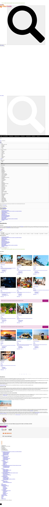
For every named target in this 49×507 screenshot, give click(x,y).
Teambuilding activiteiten (5, 219)
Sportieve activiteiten (4, 191)
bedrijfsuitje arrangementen (3, 413)
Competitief (41, 233)
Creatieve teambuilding (4, 174)
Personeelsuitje (3, 188)
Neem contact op (3, 426)
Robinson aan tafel (5, 493)
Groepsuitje (28, 136)
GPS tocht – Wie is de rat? (6, 474)
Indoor (2, 181)
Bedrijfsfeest (3, 170)
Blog (2, 497)
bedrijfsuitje (31, 410)
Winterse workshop (3, 200)
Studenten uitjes (3, 194)
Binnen (20, 233)
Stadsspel (2, 157)
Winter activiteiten (3, 199)
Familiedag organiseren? (4, 212)
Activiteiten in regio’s (4, 494)
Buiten (2, 161)
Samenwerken (3, 156)
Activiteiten (5, 136)
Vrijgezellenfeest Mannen (6, 467)
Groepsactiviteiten (3, 179)
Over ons (3, 496)
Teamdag (2, 195)
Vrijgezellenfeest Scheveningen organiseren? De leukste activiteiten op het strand (11, 465)
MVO (2, 233)
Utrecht (2, 148)
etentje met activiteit (37, 412)
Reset (0, 142)
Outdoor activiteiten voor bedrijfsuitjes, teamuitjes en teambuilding (10, 218)
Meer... (1, 158)
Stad (2, 192)
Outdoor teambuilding (5, 478)
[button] (1, 504)
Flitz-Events (21, 226)
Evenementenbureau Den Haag (5, 177)
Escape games (3, 176)
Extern (2, 154)
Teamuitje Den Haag (5, 457)
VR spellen (2, 197)
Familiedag (2, 178)
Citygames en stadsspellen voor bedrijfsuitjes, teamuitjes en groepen (10, 472)
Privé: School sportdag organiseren (6, 242)
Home (1, 136)
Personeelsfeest (3, 187)
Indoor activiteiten (4, 244)
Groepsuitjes (3, 180)
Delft (2, 147)
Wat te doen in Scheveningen (5, 216)
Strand (16, 233)
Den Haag (2, 145)
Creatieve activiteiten (4, 173)
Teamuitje (23, 136)
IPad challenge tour (5, 473)
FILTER (1, 229)
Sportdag (33, 136)
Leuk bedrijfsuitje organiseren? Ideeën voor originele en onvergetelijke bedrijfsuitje (12, 237)
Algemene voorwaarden (4, 495)
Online (2, 155)
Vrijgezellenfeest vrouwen (6, 466)
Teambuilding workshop (6, 477)
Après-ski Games (5, 491)
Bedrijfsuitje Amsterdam (6, 453)
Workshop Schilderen (5, 470)
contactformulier (4, 208)
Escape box (4, 492)
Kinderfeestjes (3, 184)
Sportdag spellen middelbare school (7, 482)
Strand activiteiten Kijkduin (4, 193)
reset (0, 230)
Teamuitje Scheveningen (6, 456)
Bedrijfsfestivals (3, 171)
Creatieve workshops (4, 175)
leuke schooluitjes (4, 484)
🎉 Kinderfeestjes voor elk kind (5, 213)
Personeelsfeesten (5, 488)
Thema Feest (4, 489)
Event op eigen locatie (4, 144)
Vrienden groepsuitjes (4, 214)
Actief (2, 150)
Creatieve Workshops (5, 469)
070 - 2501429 (2, 45)
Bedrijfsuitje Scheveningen (6, 452)
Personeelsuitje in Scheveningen (5, 215)
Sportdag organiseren (5, 481)
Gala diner (4, 486)
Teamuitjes (3, 455)
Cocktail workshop (5, 471)
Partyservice (3, 186)
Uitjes (2, 483)
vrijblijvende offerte (17, 414)
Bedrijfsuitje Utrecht (5, 454)
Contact (38, 136)
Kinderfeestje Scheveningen (4, 183)
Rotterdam (2, 146)
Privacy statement (4, 498)
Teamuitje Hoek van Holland (6, 458)
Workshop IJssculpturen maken (7, 490)
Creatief (2, 152)
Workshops (11, 136)
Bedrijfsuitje (17, 136)
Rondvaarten (3, 189)
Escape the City (5, 475)
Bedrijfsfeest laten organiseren (5, 210)
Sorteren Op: (1, 247)
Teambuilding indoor (5, 479)
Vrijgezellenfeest (5, 462)
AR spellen (2, 167)
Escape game (3, 153)
